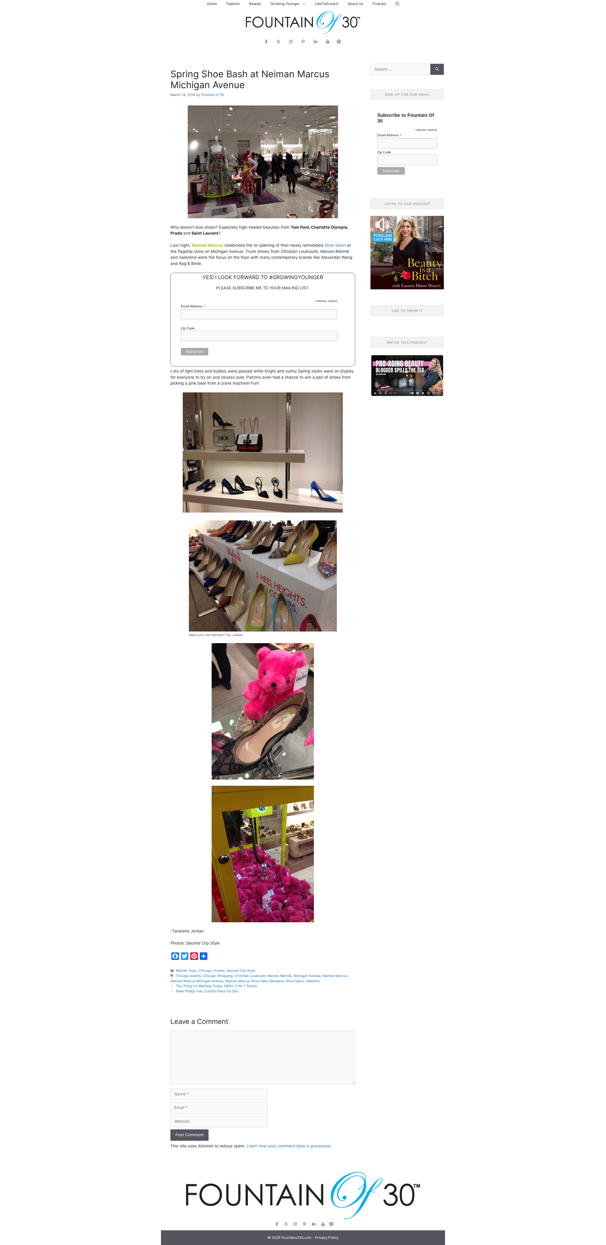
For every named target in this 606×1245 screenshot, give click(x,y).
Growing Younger (285, 3)
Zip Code (188, 328)
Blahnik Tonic (186, 970)
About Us (355, 3)
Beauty (255, 3)
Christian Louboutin (250, 976)
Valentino (313, 981)
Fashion (233, 3)
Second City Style (241, 970)
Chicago (205, 970)
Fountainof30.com (296, 1237)
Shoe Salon (335, 245)
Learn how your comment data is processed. (289, 1146)
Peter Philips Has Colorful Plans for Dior (207, 991)
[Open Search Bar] (397, 3)
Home (212, 3)
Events (219, 970)
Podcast (379, 3)
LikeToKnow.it (326, 3)
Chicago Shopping (218, 976)
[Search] (437, 69)
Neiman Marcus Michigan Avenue (196, 981)
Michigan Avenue (307, 976)
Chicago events (188, 976)
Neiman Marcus (334, 976)
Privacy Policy (327, 1237)
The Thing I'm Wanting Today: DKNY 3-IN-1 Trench (216, 986)
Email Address (193, 306)
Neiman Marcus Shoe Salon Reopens (254, 981)
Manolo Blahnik (279, 976)
